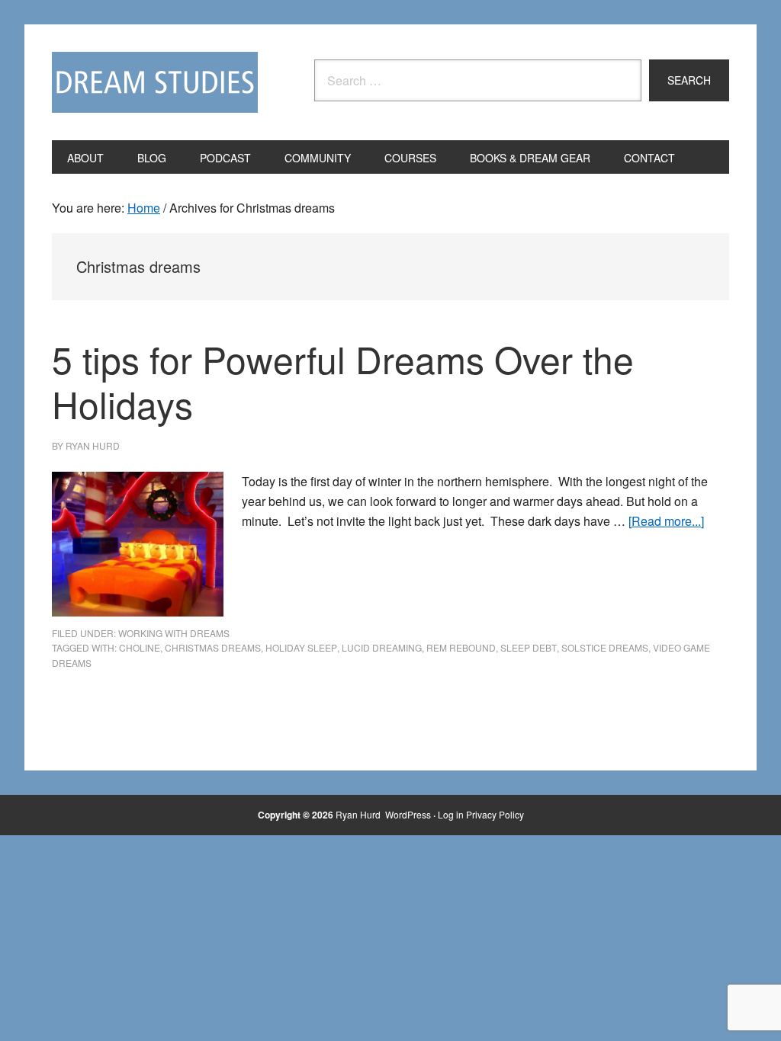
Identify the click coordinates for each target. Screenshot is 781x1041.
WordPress (408, 814)
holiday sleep (301, 647)
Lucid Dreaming (382, 647)
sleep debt (528, 647)
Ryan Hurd (359, 814)
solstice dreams (604, 647)
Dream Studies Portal (155, 82)
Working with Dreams (174, 632)
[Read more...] (666, 521)
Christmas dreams (213, 647)
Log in (451, 814)
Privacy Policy (495, 814)
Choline (139, 647)
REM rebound (461, 647)
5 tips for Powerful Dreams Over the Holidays (343, 381)
